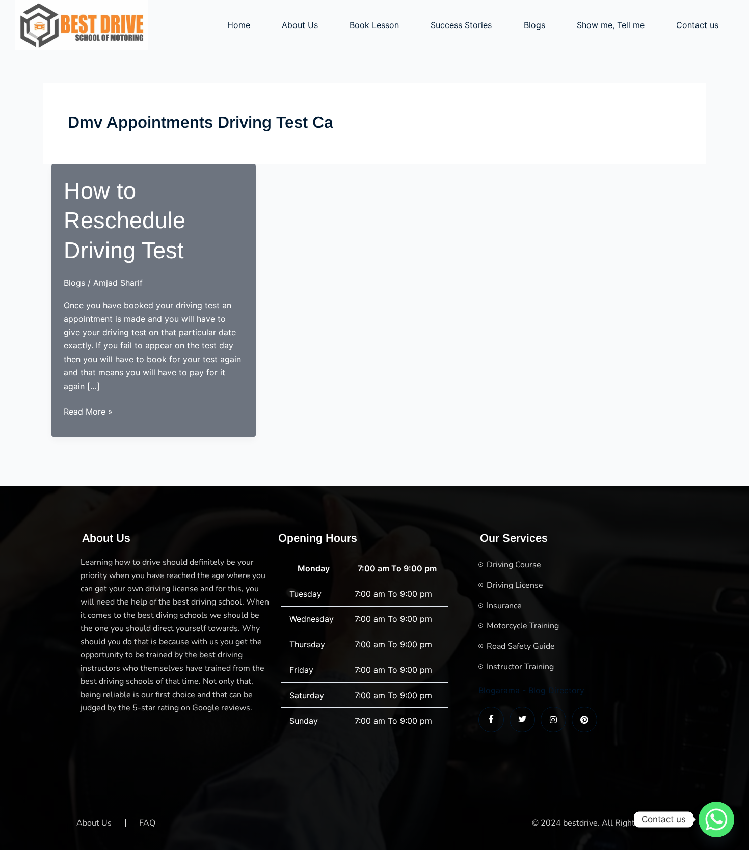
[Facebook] (491, 719)
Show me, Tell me (611, 25)
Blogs (534, 25)
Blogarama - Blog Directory (531, 690)
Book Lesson (374, 25)
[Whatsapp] (716, 819)
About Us (300, 25)
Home (238, 25)
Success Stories (461, 25)
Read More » (88, 412)
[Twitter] (522, 719)
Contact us (697, 25)
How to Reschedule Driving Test (124, 220)
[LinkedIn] (553, 719)
